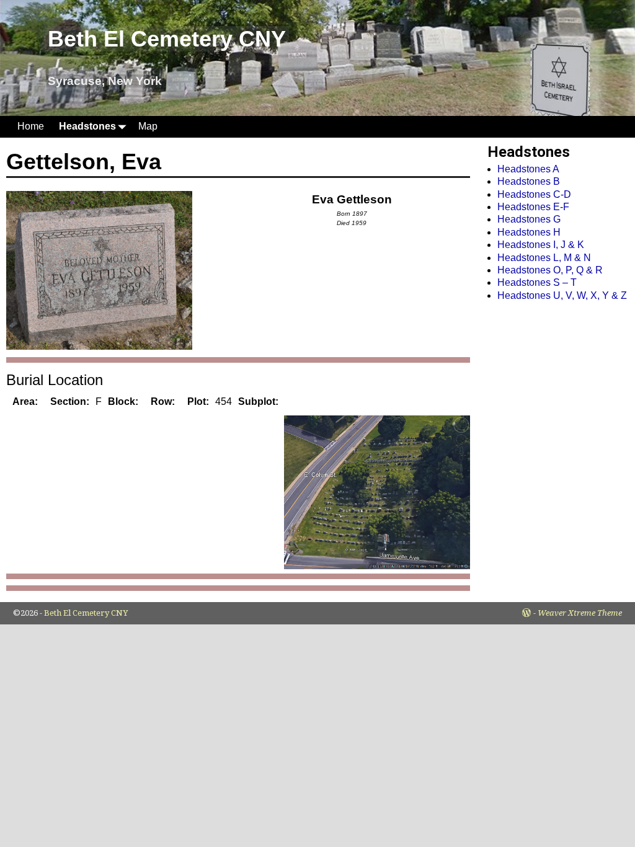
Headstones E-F (533, 207)
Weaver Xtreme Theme (580, 613)
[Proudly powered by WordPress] (526, 613)
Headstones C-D (534, 194)
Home (30, 126)
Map (148, 126)
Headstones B (528, 181)
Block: (123, 401)
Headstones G (529, 219)
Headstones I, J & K (540, 244)
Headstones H (529, 232)
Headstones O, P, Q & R (550, 270)
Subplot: (258, 401)
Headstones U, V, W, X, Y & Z (562, 295)
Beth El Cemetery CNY (167, 38)
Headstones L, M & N (544, 257)
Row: (163, 401)
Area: (25, 401)
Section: (69, 401)
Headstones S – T (537, 282)
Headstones (87, 126)
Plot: (198, 401)
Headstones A (528, 169)
